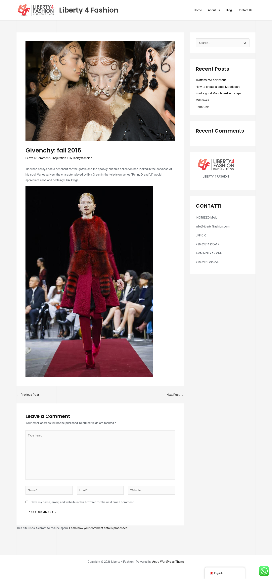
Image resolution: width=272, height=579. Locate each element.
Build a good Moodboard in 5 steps (218, 93)
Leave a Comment (37, 158)
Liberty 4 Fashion (88, 10)
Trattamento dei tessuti (211, 80)
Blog (229, 10)
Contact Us (245, 10)
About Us (214, 10)
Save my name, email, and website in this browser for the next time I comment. (82, 502)
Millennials (202, 100)
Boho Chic (202, 107)
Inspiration (59, 158)
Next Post (175, 394)
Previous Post (28, 394)
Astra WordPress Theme (168, 561)
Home (198, 10)
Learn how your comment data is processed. (98, 528)
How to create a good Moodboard (218, 87)
